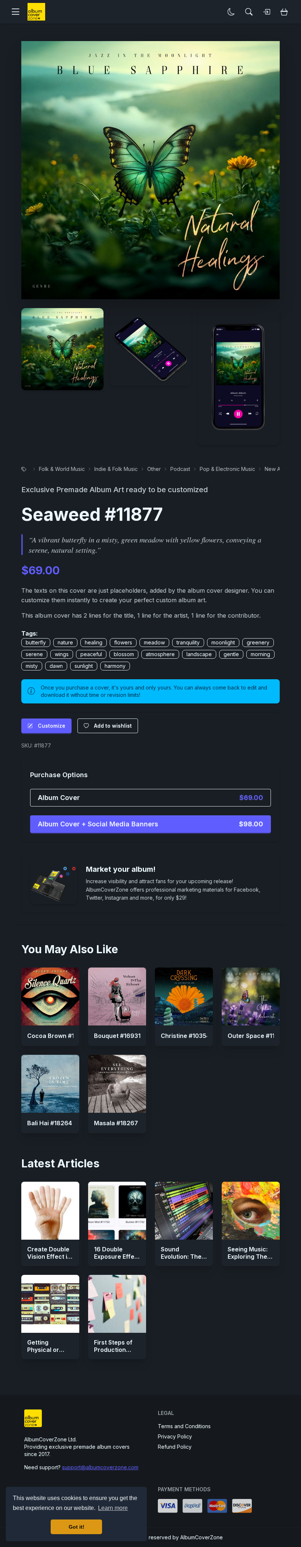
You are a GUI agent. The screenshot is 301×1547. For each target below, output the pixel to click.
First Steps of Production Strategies (113, 1350)
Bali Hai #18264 (49, 1123)
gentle (231, 654)
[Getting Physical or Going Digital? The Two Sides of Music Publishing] (50, 1304)
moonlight (223, 642)
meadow (154, 642)
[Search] (249, 11)
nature (65, 642)
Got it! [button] (76, 1527)
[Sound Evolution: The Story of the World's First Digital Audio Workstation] (184, 1211)
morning (260, 654)
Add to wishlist (113, 726)
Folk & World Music (62, 469)
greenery (258, 642)
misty (32, 666)
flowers (123, 642)
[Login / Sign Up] (266, 11)
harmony (115, 666)
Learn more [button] (113, 1508)
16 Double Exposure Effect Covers (117, 1257)
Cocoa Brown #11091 (57, 1035)
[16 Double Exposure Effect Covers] (117, 1211)
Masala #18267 (116, 1123)
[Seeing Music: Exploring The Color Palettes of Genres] (251, 1211)
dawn (56, 666)
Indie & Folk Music (116, 469)
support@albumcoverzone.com (100, 1467)
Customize (51, 726)
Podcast (180, 469)
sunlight (84, 666)
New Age (276, 469)
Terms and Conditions (184, 1426)
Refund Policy (175, 1447)
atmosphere (160, 654)
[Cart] (284, 11)
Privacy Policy (175, 1436)
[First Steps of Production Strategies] (117, 1304)
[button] (18, 11)
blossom (124, 654)
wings (62, 654)
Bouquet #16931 (117, 1035)
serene (34, 654)
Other (154, 469)
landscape (199, 654)
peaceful (91, 654)
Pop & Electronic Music (227, 469)
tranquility (188, 642)
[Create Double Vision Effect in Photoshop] (50, 1211)
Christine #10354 (185, 1035)
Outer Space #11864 (257, 1035)
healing (93, 642)
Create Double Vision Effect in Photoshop (49, 1257)
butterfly (36, 642)
